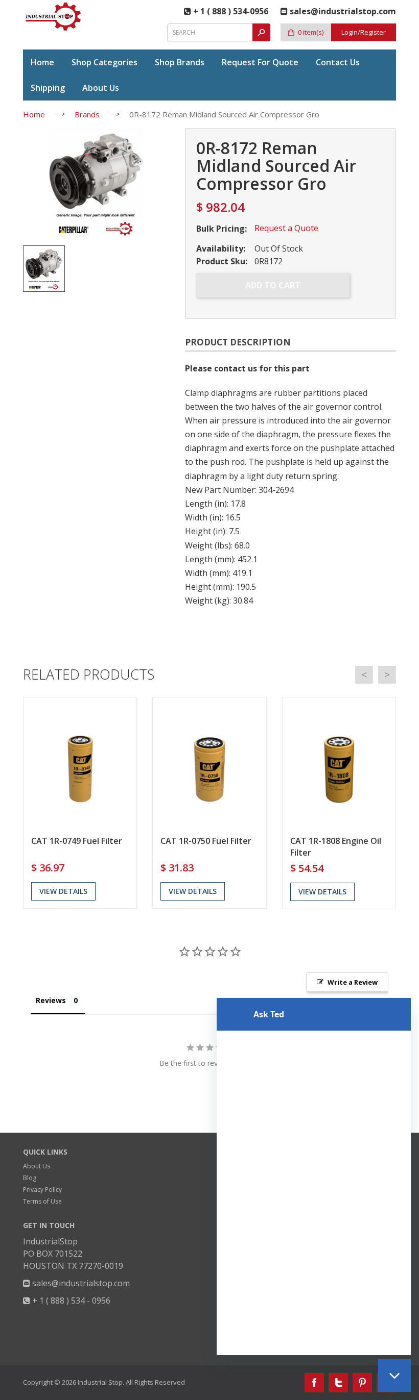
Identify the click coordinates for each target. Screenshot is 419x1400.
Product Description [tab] (238, 342)
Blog (29, 1177)
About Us (36, 1166)
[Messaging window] (314, 1176)
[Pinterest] (362, 1382)
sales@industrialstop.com (80, 1283)
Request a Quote (286, 228)
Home (34, 114)
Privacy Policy (42, 1189)
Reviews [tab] (51, 1000)
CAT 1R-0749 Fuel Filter (76, 840)
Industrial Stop (100, 1382)
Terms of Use (42, 1201)
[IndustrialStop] (53, 16)
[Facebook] (314, 1382)
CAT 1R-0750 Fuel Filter (205, 840)
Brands (87, 114)
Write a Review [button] (353, 982)
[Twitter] (338, 1382)
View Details (63, 891)
